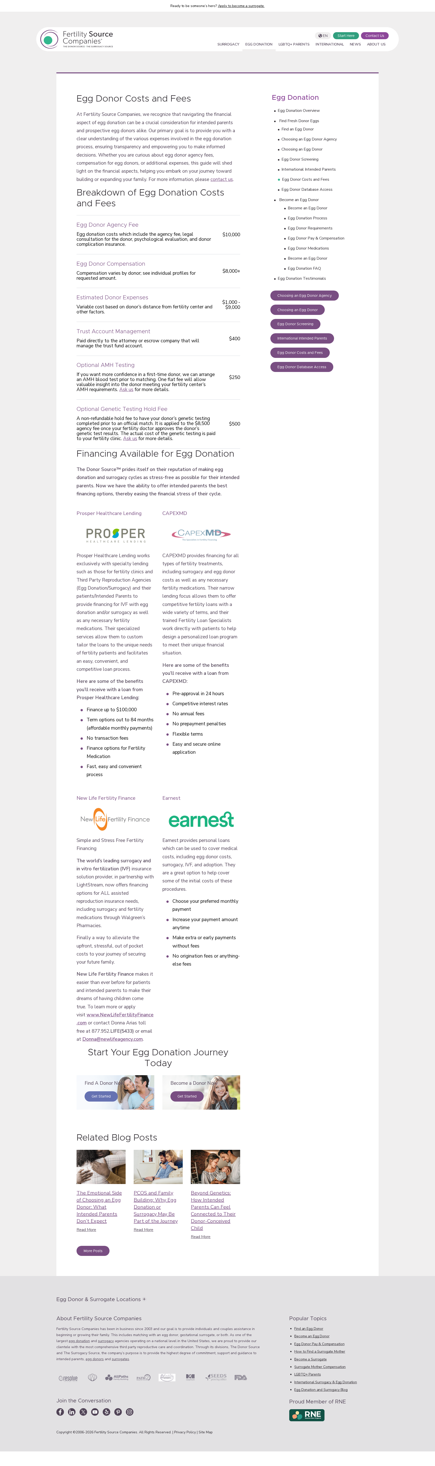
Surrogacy (228, 45)
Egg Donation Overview (299, 110)
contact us (221, 179)
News (355, 45)
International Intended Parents (308, 169)
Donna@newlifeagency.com (112, 1039)
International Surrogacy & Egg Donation (325, 1382)
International (330, 45)
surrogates (120, 1359)
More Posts (93, 1251)
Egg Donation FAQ (304, 268)
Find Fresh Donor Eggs (299, 121)
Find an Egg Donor (297, 129)
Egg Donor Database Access (307, 189)
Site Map (206, 1432)
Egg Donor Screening (299, 159)
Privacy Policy (185, 1432)
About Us (376, 45)
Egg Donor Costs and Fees (305, 179)
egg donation (79, 1341)
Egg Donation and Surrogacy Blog (321, 1389)
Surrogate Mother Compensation (320, 1366)
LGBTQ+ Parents (294, 45)
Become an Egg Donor (299, 200)
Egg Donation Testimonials (302, 278)
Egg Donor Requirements (310, 228)
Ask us (126, 389)
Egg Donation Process (307, 218)
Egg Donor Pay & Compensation (316, 238)
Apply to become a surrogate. (241, 6)
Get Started (101, 1096)
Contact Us (375, 36)
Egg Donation (259, 45)
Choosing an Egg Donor (301, 149)
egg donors (95, 1359)
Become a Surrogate (310, 1359)
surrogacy (106, 1341)
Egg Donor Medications (308, 248)
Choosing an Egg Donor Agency (309, 139)
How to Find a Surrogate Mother (319, 1351)
